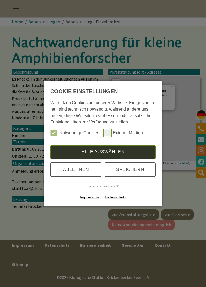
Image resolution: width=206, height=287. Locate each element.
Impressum (89, 197)
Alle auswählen (103, 152)
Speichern (130, 169)
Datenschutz (115, 197)
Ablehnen (76, 169)
